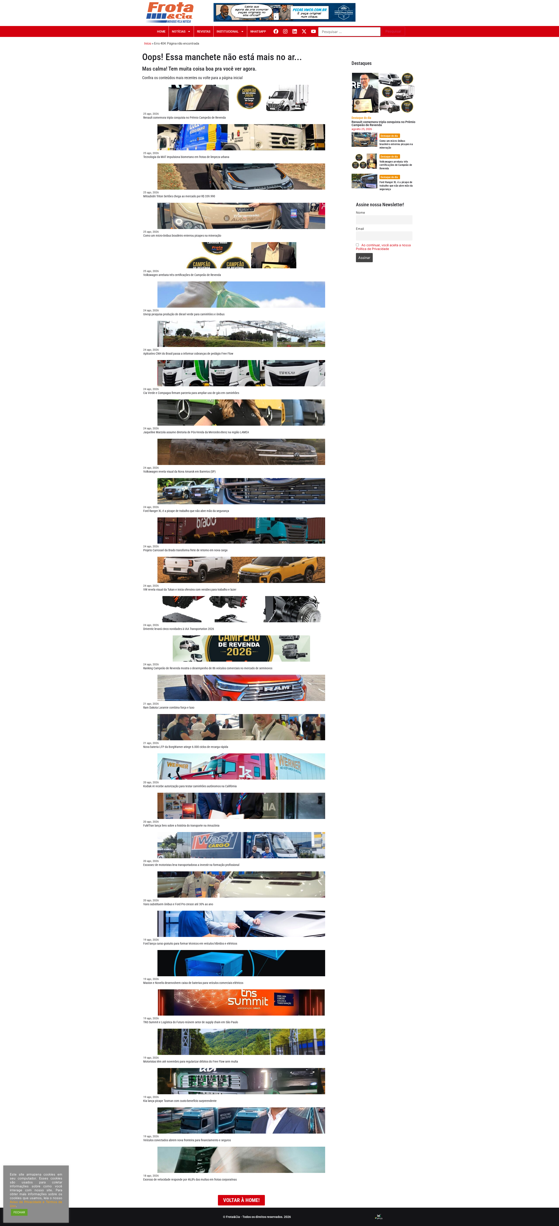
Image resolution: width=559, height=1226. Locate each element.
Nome (360, 212)
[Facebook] (276, 31)
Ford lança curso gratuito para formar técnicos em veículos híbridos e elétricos (190, 943)
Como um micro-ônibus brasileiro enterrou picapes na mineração (182, 235)
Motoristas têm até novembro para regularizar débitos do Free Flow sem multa (190, 1061)
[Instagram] (285, 31)
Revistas (203, 31)
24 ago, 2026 (151, 310)
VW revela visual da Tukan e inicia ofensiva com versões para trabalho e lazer (189, 589)
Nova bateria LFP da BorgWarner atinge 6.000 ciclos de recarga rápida (185, 747)
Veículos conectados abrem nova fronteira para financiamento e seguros (187, 1140)
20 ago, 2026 (151, 782)
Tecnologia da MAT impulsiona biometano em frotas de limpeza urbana (186, 157)
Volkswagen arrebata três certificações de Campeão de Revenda (182, 275)
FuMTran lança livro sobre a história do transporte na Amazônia (181, 825)
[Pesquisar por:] (349, 31)
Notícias (178, 31)
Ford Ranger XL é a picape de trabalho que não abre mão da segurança (186, 511)
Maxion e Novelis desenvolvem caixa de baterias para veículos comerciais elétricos (193, 983)
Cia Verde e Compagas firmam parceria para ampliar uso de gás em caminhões (191, 393)
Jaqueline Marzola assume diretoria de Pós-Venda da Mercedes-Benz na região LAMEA (196, 432)
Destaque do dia (361, 118)
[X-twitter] (304, 31)
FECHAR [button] (19, 1212)
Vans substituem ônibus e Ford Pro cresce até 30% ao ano (178, 904)
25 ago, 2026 (151, 113)
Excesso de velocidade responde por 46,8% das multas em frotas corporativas (190, 1179)
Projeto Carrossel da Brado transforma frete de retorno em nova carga (185, 550)
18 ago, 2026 (151, 1175)
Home (161, 31)
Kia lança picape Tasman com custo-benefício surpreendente (180, 1101)
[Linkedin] (294, 31)
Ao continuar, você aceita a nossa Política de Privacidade (383, 247)
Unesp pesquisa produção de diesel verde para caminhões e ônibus (183, 314)
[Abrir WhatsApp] (548, 1215)
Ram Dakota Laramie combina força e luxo (168, 707)
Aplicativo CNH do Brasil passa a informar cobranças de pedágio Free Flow (188, 353)
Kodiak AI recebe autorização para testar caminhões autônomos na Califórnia (190, 786)
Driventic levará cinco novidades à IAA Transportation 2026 (178, 629)
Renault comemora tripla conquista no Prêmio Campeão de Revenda (184, 117)
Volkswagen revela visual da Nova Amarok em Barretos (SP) (179, 471)
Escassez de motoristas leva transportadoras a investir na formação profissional (191, 865)
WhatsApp (258, 31)
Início (147, 43)
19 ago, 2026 (151, 939)
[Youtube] (313, 31)
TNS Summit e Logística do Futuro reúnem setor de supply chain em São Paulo (190, 1022)
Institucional (227, 31)
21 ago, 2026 (151, 703)
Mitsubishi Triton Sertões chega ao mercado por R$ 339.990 (179, 196)
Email (360, 229)
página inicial (232, 77)
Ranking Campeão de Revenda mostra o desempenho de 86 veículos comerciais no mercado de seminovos (207, 668)
